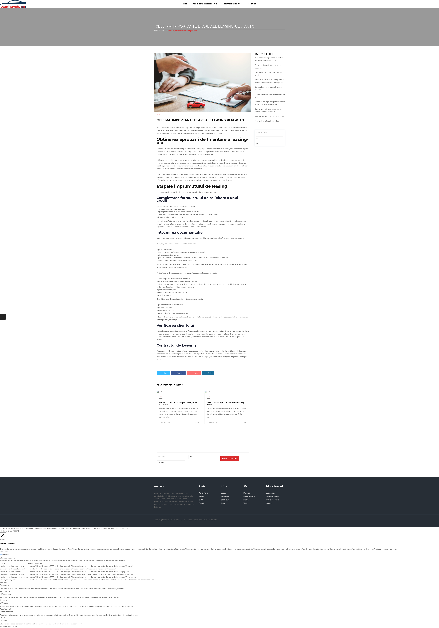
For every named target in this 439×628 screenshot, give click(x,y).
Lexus (223, 503)
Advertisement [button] (5, 609)
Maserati (247, 493)
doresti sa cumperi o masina (235, 128)
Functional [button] (3, 583)
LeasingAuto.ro (186, 520)
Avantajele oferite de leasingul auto (267, 121)
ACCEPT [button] (16, 531)
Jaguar (223, 493)
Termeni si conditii (272, 496)
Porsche (246, 500)
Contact (269, 503)
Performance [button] (5, 591)
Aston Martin (203, 493)
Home (156, 31)
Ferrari (201, 503)
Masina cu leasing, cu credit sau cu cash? (269, 116)
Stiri (257, 139)
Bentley (201, 496)
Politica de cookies (272, 500)
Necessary (5, 555)
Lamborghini (225, 496)
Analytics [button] (3, 600)
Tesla (245, 503)
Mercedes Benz (249, 496)
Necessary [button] (4, 552)
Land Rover (225, 500)
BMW (201, 500)
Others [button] (2, 618)
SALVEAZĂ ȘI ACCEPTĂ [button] (8, 627)
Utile (162, 31)
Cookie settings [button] (6, 531)
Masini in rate (270, 493)
